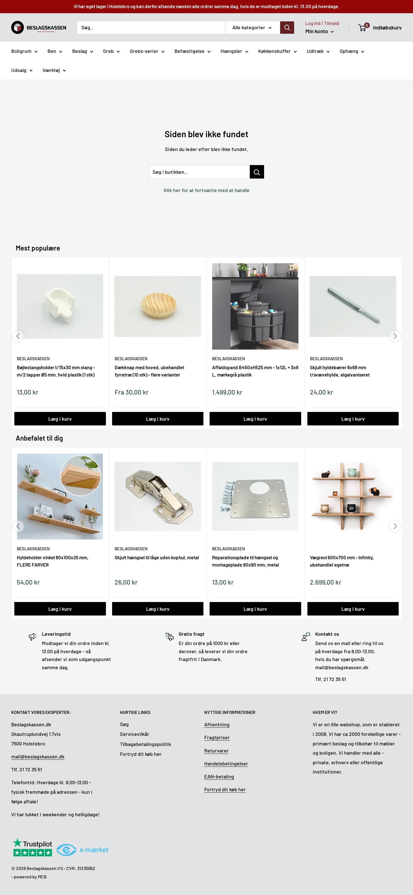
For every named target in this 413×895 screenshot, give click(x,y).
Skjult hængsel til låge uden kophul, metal (157, 557)
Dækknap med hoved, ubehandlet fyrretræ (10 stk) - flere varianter (149, 370)
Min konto (317, 31)
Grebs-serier (144, 51)
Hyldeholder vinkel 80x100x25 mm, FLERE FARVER (52, 560)
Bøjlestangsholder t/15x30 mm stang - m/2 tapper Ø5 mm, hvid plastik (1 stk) (56, 370)
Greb (108, 51)
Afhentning (217, 724)
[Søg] (287, 27)
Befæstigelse (189, 51)
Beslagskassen (33, 358)
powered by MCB (30, 876)
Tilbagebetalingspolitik (145, 744)
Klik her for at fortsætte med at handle (206, 190)
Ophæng (349, 51)
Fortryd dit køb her (141, 754)
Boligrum (21, 51)
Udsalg (18, 70)
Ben (51, 51)
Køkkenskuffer (274, 51)
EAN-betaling (219, 776)
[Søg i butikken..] (257, 172)
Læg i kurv (60, 419)
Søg (124, 724)
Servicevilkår (134, 734)
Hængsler (231, 51)
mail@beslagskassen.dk (37, 756)
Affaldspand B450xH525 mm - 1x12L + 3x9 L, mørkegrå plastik (255, 370)
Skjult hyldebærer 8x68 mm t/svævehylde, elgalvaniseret (340, 370)
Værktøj (51, 70)
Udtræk (315, 51)
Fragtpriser (217, 737)
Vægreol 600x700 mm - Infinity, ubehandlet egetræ (342, 560)
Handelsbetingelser (226, 763)
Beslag (79, 51)
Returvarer (216, 750)
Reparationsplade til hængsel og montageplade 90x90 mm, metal (245, 560)
